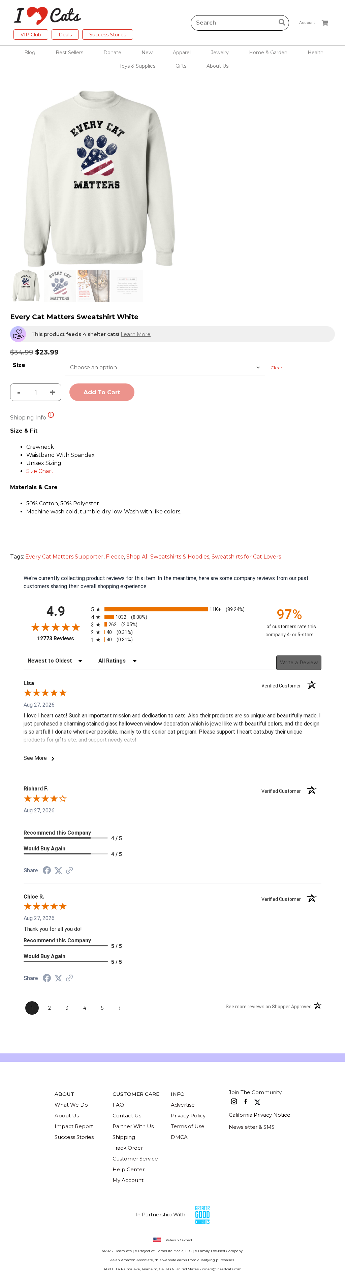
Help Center (129, 1169)
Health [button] (315, 52)
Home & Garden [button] (268, 52)
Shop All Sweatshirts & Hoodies (167, 556)
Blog (29, 52)
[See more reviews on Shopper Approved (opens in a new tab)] (69, 871)
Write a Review (299, 663)
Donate (112, 52)
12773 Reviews (62, 638)
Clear (276, 367)
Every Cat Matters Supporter (64, 556)
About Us (67, 1115)
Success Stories (107, 35)
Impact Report (74, 1126)
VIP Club (31, 35)
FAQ (118, 1105)
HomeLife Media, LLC (174, 1251)
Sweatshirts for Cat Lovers (246, 556)
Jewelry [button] (220, 52)
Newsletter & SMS (252, 1127)
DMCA (179, 1137)
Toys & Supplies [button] (137, 66)
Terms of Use (188, 1126)
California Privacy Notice (259, 1115)
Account (307, 22)
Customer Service (135, 1158)
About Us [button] (217, 66)
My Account (128, 1180)
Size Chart (40, 471)
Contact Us (127, 1115)
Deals (65, 35)
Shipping (124, 1137)
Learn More (136, 334)
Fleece (115, 556)
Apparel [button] (182, 52)
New (147, 52)
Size (19, 365)
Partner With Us (133, 1126)
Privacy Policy (188, 1115)
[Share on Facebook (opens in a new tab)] (47, 871)
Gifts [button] (181, 66)
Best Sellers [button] (69, 52)
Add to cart (102, 392)
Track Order (128, 1148)
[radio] (172, 609)
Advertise (183, 1105)
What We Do (71, 1105)
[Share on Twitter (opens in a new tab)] (58, 870)
